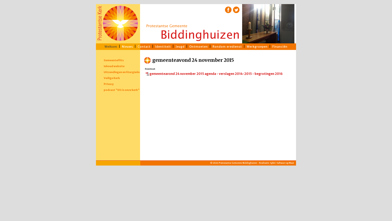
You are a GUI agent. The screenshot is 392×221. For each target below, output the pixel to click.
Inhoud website (114, 66)
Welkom (111, 46)
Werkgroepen (257, 46)
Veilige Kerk (112, 78)
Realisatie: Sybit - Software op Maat (196, 172)
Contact (144, 46)
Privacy (109, 84)
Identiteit (163, 46)
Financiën (279, 46)
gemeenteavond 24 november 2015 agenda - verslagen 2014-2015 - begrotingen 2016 (216, 74)
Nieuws (127, 46)
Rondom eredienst (227, 46)
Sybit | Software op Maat (282, 163)
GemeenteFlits (114, 60)
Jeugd (180, 46)
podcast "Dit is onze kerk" (122, 90)
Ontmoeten (198, 46)
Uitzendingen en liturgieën (122, 72)
